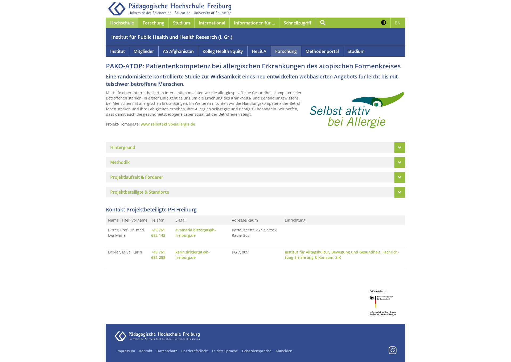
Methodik (120, 162)
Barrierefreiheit (194, 350)
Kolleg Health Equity (223, 51)
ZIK (338, 257)
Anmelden (283, 350)
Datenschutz (166, 350)
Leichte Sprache (225, 350)
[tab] (255, 147)
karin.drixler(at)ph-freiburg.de (192, 254)
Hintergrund (122, 147)
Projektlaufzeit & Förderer (136, 177)
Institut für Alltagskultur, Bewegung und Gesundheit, (333, 252)
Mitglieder (144, 51)
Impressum (126, 350)
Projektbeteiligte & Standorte (139, 192)
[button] (383, 23)
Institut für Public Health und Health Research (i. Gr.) (171, 37)
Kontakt (145, 350)
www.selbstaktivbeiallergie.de (168, 124)
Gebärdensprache (256, 350)
